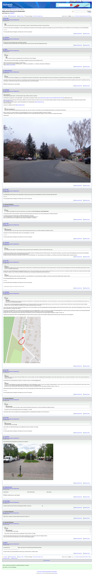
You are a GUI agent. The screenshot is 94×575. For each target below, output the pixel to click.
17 (87, 16)
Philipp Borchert (8, 70)
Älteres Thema (14, 558)
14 (83, 16)
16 (86, 16)
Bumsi (5, 542)
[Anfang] (72, 16)
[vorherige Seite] (74, 16)
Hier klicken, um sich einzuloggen (9, 567)
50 (34, 16)
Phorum (41, 573)
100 (36, 16)
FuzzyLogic (7, 501)
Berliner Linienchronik (10, 64)
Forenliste (5, 16)
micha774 (12, 13)
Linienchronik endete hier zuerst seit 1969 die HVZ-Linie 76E (52, 97)
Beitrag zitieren (87, 33)
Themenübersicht (13, 16)
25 (33, 16)
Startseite (4, 9)
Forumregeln (54, 571)
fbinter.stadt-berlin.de (8, 100)
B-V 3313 (6, 18)
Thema (18, 9)
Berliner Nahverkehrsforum (12, 9)
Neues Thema (21, 16)
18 (89, 16)
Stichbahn (6, 89)
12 (80, 16)
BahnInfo (56, 573)
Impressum (39, 571)
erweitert (90, 12)
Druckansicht (47, 560)
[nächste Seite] (91, 16)
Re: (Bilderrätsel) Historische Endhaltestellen (11, 19)
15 (84, 16)
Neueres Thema (7, 558)
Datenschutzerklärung (46, 571)
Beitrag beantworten (78, 33)
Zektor (5, 49)
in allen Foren (40, 16)
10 (77, 16)
